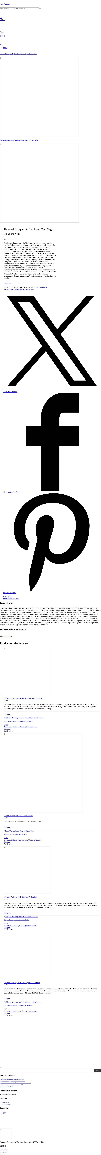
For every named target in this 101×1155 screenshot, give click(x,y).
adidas (4, 1112)
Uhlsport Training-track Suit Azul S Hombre (20, 897)
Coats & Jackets (19, 289)
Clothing (34, 287)
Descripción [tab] (7, 596)
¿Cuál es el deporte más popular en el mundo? (11, 1084)
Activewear (8, 727)
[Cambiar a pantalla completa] (2, 1152)
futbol (4, 1113)
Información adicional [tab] (11, 599)
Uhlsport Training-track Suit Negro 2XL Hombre (22, 983)
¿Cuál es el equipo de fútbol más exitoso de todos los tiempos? (15, 1083)
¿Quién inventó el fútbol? (6, 1086)
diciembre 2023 (7, 1104)
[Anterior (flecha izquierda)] (0, 1154)
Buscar (1, 1067)
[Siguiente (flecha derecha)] (2, 1154)
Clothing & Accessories (28, 727)
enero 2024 (6, 1102)
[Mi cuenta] (0, 27)
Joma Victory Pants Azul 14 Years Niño (18, 816)
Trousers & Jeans (34, 840)
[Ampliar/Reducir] (0, 1152)
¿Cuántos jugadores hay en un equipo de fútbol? (12, 1079)
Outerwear (30, 289)
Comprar (7, 284)
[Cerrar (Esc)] (5, 1152)
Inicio (5, 48)
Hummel (9, 636)
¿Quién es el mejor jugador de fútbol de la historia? (12, 1081)
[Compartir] (4, 1152)
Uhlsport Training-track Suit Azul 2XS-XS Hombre (23, 698)
